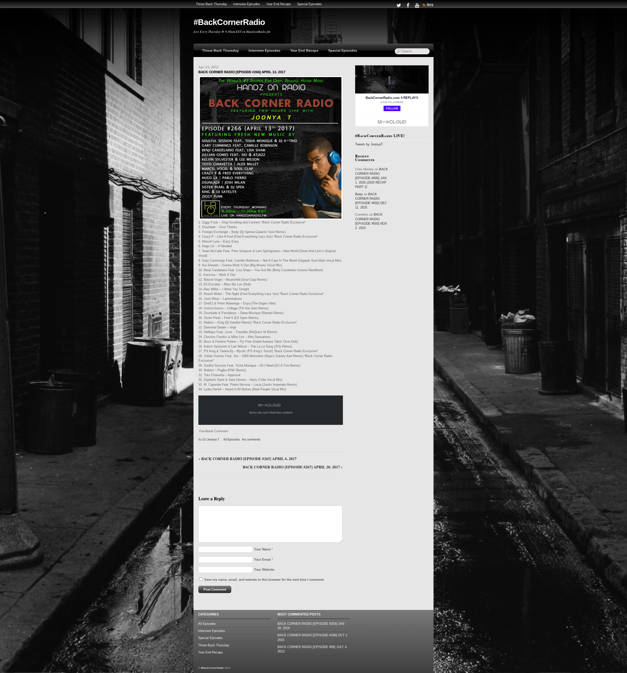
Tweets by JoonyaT (369, 144)
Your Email (262, 559)
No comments (251, 439)
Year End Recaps (278, 4)
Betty (359, 194)
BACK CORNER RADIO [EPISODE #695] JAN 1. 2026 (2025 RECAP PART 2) (371, 178)
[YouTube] (416, 5)
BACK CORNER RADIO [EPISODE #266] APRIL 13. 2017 (242, 72)
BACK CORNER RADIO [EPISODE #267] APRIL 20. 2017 (293, 467)
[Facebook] (407, 5)
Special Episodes (309, 4)
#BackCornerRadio (212, 667)
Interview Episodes (246, 4)
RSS (430, 5)
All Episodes (231, 439)
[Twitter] (398, 5)
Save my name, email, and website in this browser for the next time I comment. (264, 579)
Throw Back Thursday (211, 4)
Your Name (262, 549)
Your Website (264, 569)
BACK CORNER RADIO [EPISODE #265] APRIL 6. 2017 (247, 458)
